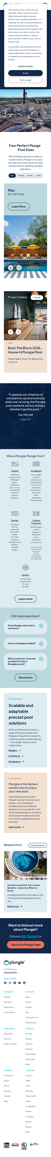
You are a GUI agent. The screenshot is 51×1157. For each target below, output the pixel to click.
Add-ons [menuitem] (7, 1039)
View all (37, 298)
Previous (10, 270)
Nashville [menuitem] (29, 1091)
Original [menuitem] (29, 1007)
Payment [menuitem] (29, 1044)
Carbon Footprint (36, 522)
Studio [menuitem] (28, 1002)
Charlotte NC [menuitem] (31, 1096)
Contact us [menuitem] (8, 1075)
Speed (14, 471)
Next (19, 270)
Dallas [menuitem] (28, 1081)
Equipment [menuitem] (8, 1034)
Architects (14, 756)
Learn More (19, 206)
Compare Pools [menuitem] (32, 1017)
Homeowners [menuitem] (9, 1012)
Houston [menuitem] (29, 1075)
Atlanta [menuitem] (28, 1122)
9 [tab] (41, 440)
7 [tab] (33, 440)
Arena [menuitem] (28, 997)
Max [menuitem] (27, 1012)
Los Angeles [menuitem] (30, 1106)
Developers (15, 761)
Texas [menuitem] (28, 1086)
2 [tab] (13, 440)
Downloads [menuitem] (30, 1059)
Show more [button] (26, 677)
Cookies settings (25, 66)
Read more (13, 906)
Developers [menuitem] (8, 1007)
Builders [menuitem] (7, 997)
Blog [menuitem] (6, 1101)
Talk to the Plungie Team (25, 944)
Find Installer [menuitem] (31, 1054)
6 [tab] (29, 440)
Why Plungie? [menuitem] (31, 1023)
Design (14, 520)
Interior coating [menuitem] (10, 1044)
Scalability (36, 471)
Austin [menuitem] (28, 1101)
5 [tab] (25, 440)
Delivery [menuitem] (29, 1039)
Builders (13, 750)
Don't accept (25, 80)
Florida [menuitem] (28, 1111)
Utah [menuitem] (27, 1132)
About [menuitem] (6, 1081)
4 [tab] (21, 440)
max (10, 342)
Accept (25, 73)
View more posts (37, 845)
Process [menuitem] (29, 1034)
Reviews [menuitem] (7, 1091)
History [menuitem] (7, 1086)
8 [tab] (37, 440)
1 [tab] (9, 440)
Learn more (26, 598)
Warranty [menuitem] (29, 1049)
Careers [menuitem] (7, 1096)
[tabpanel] (25, 409)
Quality (25, 575)
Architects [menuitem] (8, 1002)
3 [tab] (17, 440)
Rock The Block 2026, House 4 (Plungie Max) (25, 350)
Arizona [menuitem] (29, 1127)
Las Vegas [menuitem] (30, 1117)
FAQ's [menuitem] (28, 1064)
